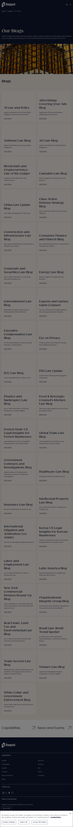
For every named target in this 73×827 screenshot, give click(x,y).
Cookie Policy (56, 817)
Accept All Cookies (39, 822)
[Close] (70, 813)
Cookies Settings (9, 822)
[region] (36, 819)
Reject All (23, 822)
